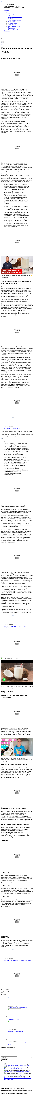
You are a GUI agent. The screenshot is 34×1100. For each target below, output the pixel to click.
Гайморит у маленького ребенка (17, 1007)
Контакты (7, 31)
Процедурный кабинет (14, 26)
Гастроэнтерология (13, 23)
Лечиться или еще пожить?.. (12, 428)
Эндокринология (13, 29)
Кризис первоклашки (14, 1019)
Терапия (10, 18)
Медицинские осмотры (15, 17)
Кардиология (12, 24)
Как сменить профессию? (15, 1031)
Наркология (11, 28)
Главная (6, 10)
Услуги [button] (6, 12)
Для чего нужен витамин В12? (13, 1068)
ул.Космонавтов (9, 4)
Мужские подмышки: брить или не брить (16, 1065)
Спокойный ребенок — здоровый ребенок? (17, 1075)
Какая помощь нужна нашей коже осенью (16, 1071)
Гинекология (11, 21)
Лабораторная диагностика (16, 14)
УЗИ (9, 15)
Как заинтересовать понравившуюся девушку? (18, 960)
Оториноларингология (14, 20)
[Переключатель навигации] (1, 38)
